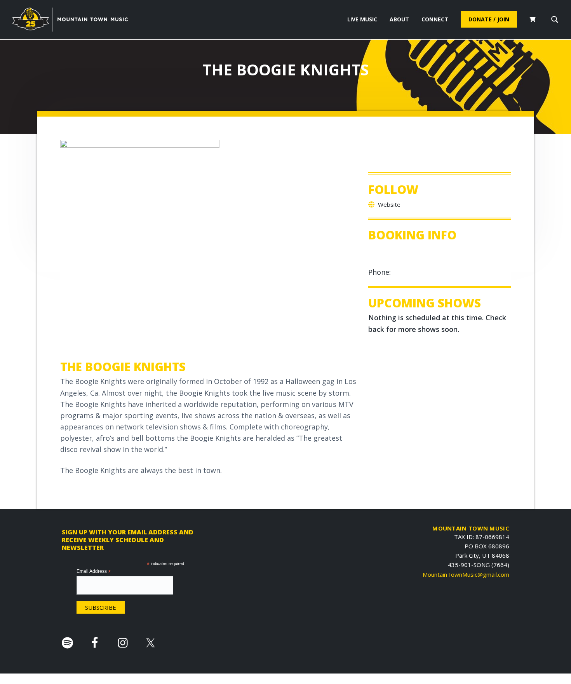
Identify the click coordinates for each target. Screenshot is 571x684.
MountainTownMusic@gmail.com (466, 574)
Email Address (94, 572)
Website (388, 204)
